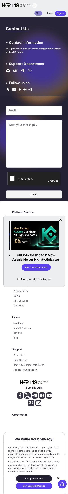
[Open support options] (62, 484)
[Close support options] (58, 478)
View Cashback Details (34, 267)
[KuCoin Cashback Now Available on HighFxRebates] (34, 235)
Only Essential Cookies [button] (34, 486)
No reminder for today (36, 279)
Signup (60, 13)
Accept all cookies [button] (34, 478)
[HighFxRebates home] (16, 5)
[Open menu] (34, 5)
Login (50, 13)
